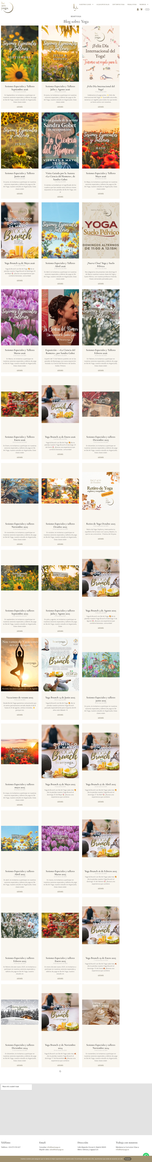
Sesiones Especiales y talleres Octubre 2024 (19, 1133)
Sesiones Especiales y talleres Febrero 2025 (19, 959)
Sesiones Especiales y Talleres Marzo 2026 (19, 351)
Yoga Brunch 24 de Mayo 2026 (20, 263)
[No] (148, 1159)
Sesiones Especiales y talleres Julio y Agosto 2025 (60, 612)
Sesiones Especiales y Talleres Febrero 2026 (100, 351)
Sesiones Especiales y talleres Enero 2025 (60, 959)
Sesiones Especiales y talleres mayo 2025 (19, 786)
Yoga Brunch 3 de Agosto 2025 (101, 610)
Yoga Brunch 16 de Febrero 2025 (101, 871)
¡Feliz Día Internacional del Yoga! (101, 88)
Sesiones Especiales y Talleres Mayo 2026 (100, 175)
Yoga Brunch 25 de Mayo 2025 (60, 784)
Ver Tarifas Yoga (118, 4)
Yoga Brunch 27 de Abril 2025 (101, 784)
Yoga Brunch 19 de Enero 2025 (101, 958)
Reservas (143, 4)
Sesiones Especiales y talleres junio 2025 (100, 699)
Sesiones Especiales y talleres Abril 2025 (19, 873)
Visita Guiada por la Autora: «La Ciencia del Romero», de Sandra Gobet (60, 176)
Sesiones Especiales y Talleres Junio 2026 (19, 175)
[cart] (141, 10)
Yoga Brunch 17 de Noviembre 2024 (60, 1046)
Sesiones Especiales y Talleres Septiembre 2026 (19, 88)
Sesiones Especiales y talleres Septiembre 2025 (19, 612)
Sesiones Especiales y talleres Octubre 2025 (60, 525)
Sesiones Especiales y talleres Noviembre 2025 (19, 525)
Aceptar (127, 1159)
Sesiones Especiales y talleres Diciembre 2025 (100, 438)
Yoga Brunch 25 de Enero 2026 (60, 436)
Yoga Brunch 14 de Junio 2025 (60, 697)
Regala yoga (131, 4)
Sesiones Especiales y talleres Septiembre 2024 (100, 1133)
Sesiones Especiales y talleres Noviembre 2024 (100, 1046)
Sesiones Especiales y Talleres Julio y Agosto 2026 (60, 88)
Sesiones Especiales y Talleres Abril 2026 (60, 265)
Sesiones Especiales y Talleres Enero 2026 (19, 438)
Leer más (20, 107)
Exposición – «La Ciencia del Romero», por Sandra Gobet (60, 351)
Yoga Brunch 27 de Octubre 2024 (60, 1131)
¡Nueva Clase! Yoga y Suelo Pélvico (100, 265)
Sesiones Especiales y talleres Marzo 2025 (60, 873)
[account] (137, 10)
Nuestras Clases (85, 4)
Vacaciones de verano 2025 (19, 697)
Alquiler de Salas (103, 4)
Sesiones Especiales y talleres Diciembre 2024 (19, 1046)
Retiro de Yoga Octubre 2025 (100, 523)
